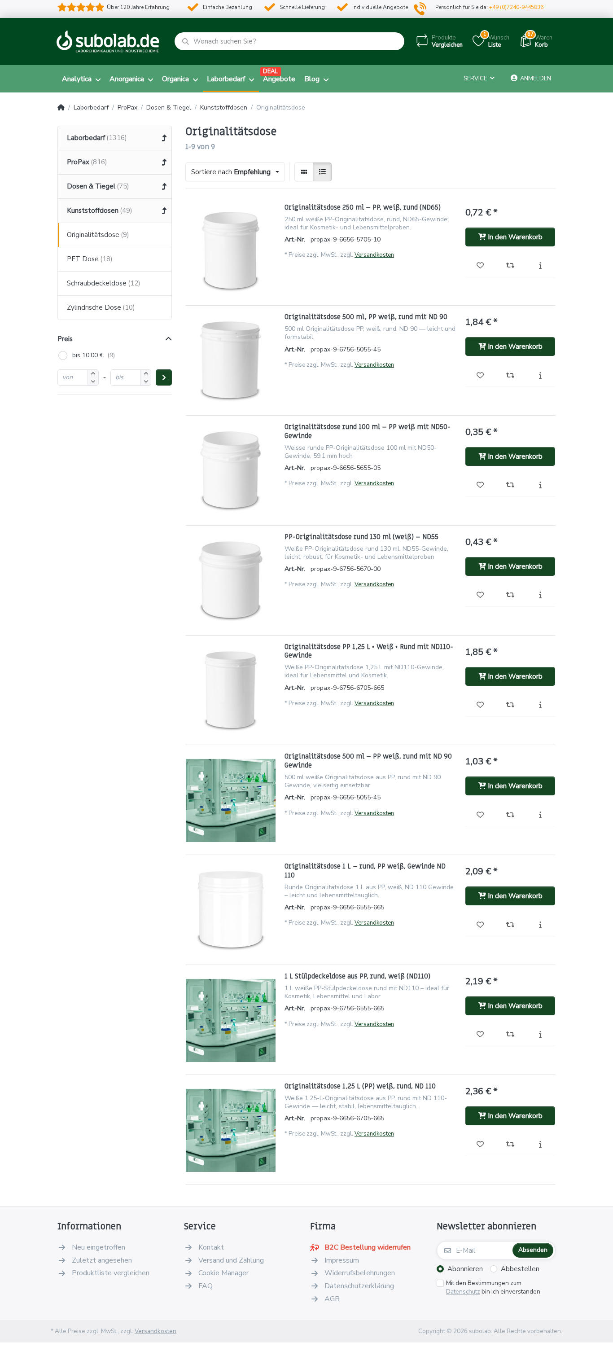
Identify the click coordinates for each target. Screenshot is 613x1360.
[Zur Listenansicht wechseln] (322, 171)
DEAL (270, 71)
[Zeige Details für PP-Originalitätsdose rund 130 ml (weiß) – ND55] (231, 578)
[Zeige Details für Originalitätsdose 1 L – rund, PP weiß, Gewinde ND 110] (231, 907)
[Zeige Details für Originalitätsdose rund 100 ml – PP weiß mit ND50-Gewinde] (231, 468)
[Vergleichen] (510, 266)
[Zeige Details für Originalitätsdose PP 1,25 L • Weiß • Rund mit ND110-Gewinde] (231, 688)
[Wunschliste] (480, 266)
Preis (65, 338)
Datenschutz (463, 1291)
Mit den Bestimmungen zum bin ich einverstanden (493, 1287)
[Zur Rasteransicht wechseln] (303, 171)
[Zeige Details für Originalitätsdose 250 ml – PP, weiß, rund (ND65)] (231, 248)
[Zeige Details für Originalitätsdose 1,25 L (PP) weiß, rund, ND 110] (231, 1127)
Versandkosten (374, 255)
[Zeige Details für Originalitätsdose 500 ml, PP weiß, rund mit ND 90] (231, 358)
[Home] (61, 107)
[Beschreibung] (540, 266)
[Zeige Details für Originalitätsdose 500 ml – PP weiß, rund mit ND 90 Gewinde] (231, 797)
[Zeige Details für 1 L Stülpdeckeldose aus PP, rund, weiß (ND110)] (231, 1017)
